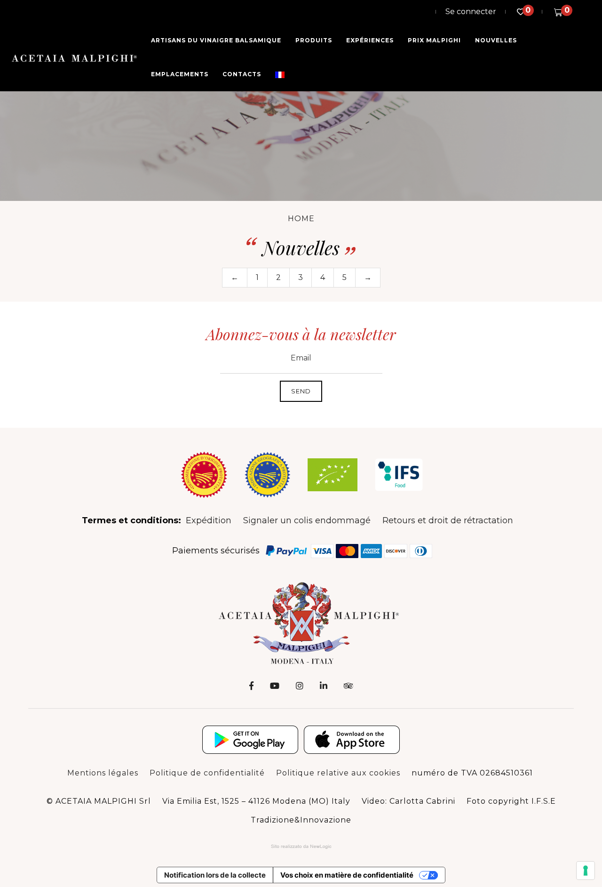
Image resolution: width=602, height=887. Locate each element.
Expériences (370, 40)
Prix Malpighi (434, 40)
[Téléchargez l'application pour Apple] (351, 739)
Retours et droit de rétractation (447, 520)
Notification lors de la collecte (215, 875)
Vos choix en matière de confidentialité (346, 875)
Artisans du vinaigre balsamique (216, 40)
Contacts (241, 74)
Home (301, 218)
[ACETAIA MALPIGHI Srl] (74, 58)
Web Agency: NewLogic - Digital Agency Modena (301, 846)
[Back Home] (301, 622)
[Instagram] (299, 686)
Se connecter (470, 11)
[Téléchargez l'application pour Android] (250, 739)
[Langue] (280, 74)
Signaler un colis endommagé (307, 520)
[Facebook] (251, 686)
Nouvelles (496, 40)
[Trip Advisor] (348, 686)
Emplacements (179, 74)
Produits (313, 40)
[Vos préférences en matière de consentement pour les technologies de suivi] (585, 870)
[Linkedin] (323, 686)
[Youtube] (274, 686)
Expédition (208, 520)
